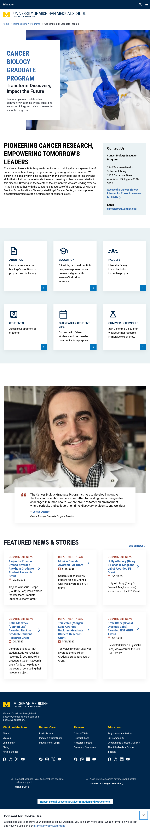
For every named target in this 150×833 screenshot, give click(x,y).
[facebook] (4, 759)
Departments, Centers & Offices (124, 742)
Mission (7, 738)
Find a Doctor (46, 733)
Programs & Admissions (120, 733)
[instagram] (10, 759)
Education (114, 727)
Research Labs (81, 738)
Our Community (116, 738)
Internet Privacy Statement (49, 825)
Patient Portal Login (49, 742)
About (6, 733)
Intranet (112, 751)
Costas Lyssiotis (41, 511)
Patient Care (47, 727)
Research (80, 727)
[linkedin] (88, 759)
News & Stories (10, 751)
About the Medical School (121, 747)
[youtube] (23, 759)
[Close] (143, 815)
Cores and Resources (85, 747)
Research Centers (83, 742)
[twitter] (16, 759)
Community (9, 742)
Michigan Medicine (15, 727)
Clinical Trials (81, 733)
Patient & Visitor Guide (50, 738)
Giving (6, 747)
